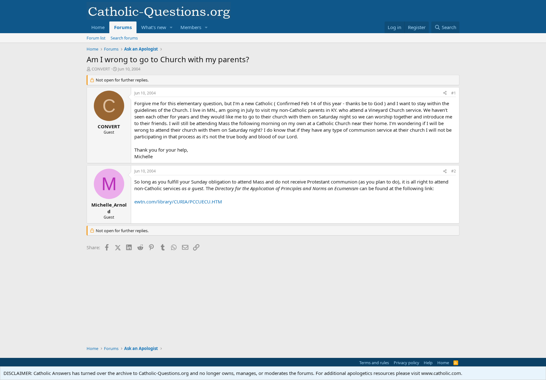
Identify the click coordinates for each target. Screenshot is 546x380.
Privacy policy (406, 362)
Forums (123, 27)
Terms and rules (374, 362)
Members (190, 27)
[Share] (445, 93)
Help (428, 362)
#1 (453, 93)
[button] (171, 27)
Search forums (124, 38)
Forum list (96, 38)
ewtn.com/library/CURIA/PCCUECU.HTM (178, 201)
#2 (453, 171)
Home (98, 27)
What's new (153, 27)
